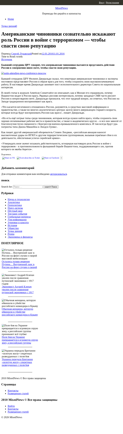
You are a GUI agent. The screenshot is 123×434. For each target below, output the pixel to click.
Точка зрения (8, 26)
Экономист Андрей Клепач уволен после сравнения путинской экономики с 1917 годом (18, 291)
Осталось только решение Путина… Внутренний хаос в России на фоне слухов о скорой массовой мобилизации (19, 265)
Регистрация (112, 2)
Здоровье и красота (18, 222)
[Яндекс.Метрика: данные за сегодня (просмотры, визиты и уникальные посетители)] (26, 422)
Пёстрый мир (15, 211)
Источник (6, 59)
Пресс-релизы (15, 208)
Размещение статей (18, 393)
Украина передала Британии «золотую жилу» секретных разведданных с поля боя (17, 362)
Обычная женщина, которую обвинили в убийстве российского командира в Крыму (20, 312)
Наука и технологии (19, 199)
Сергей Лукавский (21, 53)
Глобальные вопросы (19, 216)
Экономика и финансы (20, 237)
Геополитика (15, 205)
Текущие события (17, 213)
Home (11, 19)
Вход (101, 2)
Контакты (13, 390)
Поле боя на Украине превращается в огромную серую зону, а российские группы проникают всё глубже (20, 341)
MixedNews (61, 8)
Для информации (17, 219)
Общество (13, 228)
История (12, 225)
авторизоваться (58, 174)
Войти (11, 406)
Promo (11, 234)
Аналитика (14, 202)
